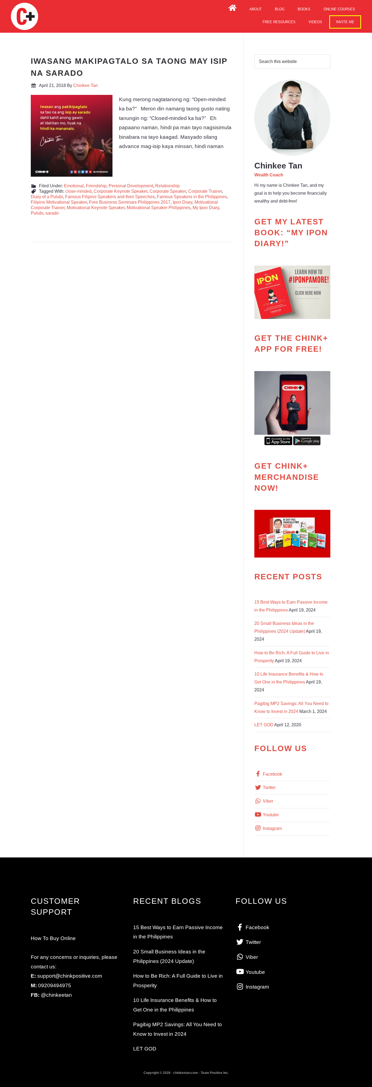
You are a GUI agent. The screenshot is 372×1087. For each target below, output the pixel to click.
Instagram (272, 828)
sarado (52, 213)
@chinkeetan (56, 995)
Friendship (96, 185)
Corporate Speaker (168, 191)
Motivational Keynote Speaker (95, 207)
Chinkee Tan (24, 16)
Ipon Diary (182, 202)
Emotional (74, 185)
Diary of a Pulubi (47, 196)
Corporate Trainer (205, 191)
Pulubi (37, 213)
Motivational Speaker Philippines (158, 207)
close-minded (78, 191)
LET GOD (263, 724)
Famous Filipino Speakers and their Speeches (110, 196)
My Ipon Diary (206, 207)
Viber (267, 801)
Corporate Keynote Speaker (120, 191)
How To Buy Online (53, 938)
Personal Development (131, 185)
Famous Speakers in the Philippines (192, 196)
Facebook (272, 774)
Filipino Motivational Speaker (59, 202)
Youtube (270, 814)
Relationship (167, 185)
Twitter (269, 787)
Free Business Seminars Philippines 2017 (129, 202)
